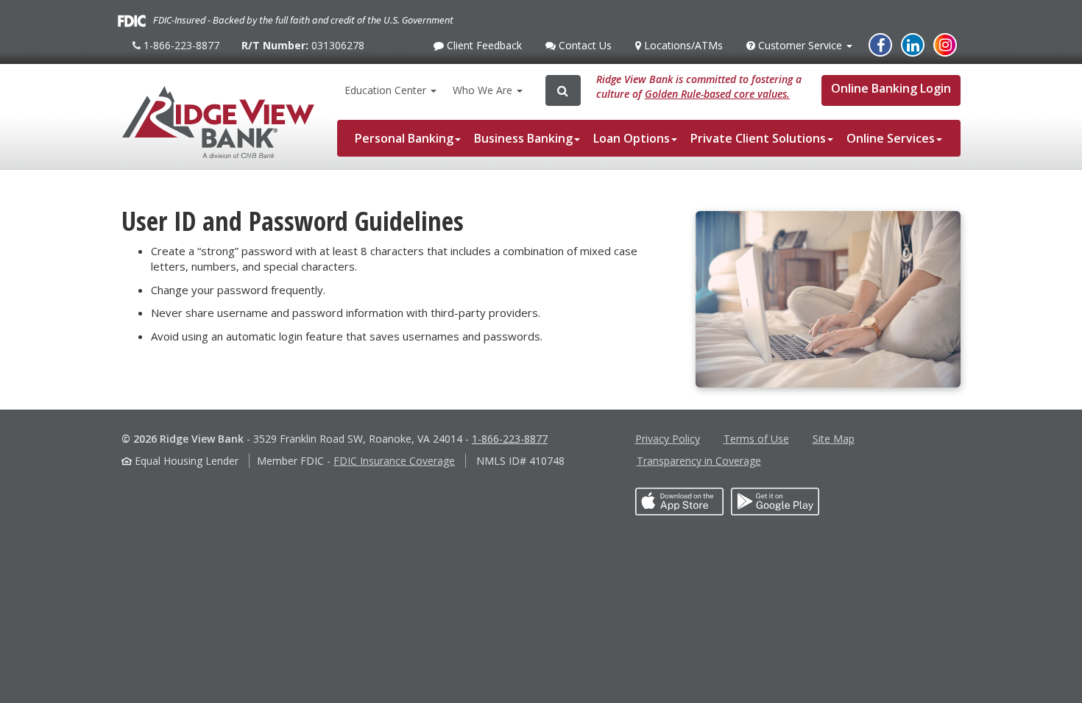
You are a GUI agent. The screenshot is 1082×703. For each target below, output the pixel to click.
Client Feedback (482, 49)
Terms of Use (756, 439)
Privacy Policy (667, 439)
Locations (681, 45)
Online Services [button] (890, 138)
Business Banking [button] (523, 138)
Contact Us (583, 49)
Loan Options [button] (631, 138)
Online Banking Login (891, 88)
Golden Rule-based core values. (717, 94)
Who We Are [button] (484, 90)
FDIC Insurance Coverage (394, 461)
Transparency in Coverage (699, 461)
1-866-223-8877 (179, 51)
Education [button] (385, 90)
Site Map (834, 439)
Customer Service (799, 49)
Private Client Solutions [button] (758, 138)
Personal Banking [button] (404, 138)
